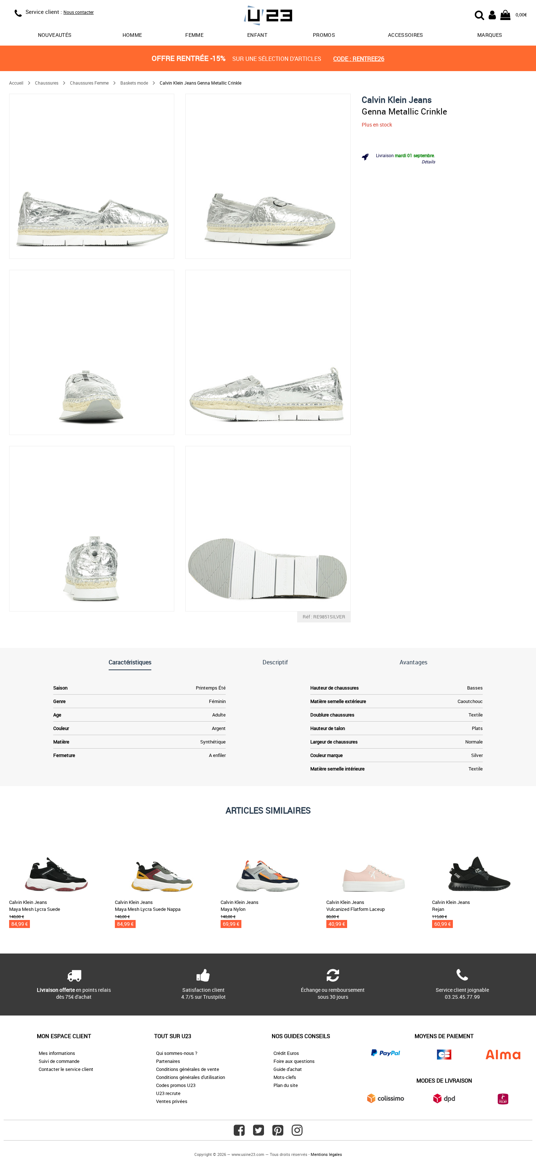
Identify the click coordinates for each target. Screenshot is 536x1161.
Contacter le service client (66, 1069)
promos (324, 34)
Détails (428, 161)
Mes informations (57, 1053)
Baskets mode (134, 83)
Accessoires (405, 34)
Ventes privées (171, 1101)
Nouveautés (55, 34)
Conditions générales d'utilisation (190, 1077)
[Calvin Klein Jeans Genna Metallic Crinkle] (91, 176)
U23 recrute (168, 1093)
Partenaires (168, 1061)
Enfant (257, 34)
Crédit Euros (286, 1053)
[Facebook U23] (239, 1133)
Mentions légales (326, 1154)
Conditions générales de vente (187, 1069)
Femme (194, 34)
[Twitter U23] (258, 1133)
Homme (132, 34)
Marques (489, 34)
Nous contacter (78, 12)
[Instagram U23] (297, 1133)
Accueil (16, 83)
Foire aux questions (294, 1061)
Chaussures (46, 83)
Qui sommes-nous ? (176, 1053)
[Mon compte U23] (492, 14)
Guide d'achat (287, 1069)
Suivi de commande (59, 1061)
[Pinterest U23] (278, 1133)
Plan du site (285, 1085)
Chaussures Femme (89, 83)
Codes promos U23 (175, 1085)
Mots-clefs (284, 1077)
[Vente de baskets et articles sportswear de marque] (268, 16)
